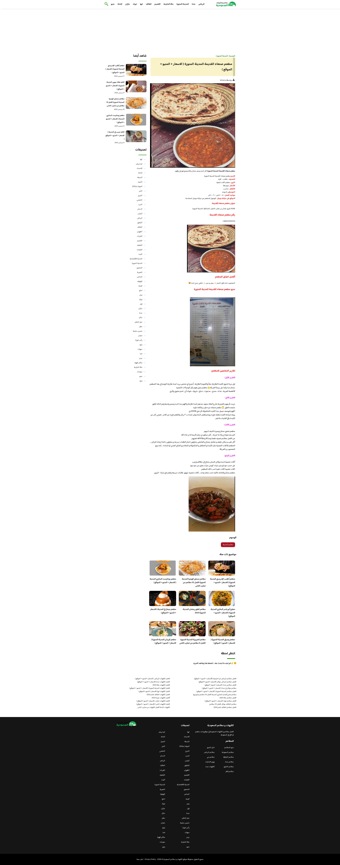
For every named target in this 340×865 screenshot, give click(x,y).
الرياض (201, 4)
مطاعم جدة (229, 762)
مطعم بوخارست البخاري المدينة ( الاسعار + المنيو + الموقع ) (163, 580)
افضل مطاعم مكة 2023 (228, 697)
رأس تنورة (138, 340)
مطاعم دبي (211, 757)
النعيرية (139, 272)
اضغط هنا (189, 198)
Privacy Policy (150, 859)
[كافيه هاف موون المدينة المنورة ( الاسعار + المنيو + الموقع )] (136, 86)
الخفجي (139, 200)
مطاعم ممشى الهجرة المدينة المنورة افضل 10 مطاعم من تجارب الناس (194, 582)
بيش (140, 295)
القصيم (157, 4)
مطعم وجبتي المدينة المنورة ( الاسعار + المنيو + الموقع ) (223, 641)
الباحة (120, 4)
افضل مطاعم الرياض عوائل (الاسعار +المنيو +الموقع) (217, 682)
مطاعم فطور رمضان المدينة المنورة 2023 (194, 611)
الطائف (148, 4)
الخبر (140, 191)
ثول (141, 304)
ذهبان (140, 335)
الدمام (140, 209)
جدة (193, 4)
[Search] (106, 4)
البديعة (139, 177)
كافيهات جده (210, 766)
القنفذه (139, 249)
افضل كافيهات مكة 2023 (161, 685)
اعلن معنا (140, 859)
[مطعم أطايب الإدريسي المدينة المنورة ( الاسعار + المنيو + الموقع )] (136, 70)
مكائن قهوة (138, 362)
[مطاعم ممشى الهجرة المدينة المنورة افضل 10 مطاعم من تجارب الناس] (136, 103)
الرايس (140, 213)
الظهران (139, 231)
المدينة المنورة (183, 4)
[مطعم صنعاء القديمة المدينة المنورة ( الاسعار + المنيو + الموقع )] (192, 125)
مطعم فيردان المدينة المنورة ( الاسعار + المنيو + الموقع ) (163, 641)
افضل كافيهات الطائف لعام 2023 (158, 694)
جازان (127, 4)
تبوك (135, 4)
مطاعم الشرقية (228, 757)
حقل (140, 326)
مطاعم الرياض (209, 752)
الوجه (140, 286)
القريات (139, 236)
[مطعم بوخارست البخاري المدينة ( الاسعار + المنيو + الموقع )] (136, 120)
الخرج (140, 195)
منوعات (139, 371)
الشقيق (139, 222)
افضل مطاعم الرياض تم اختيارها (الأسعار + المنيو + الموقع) (215, 678)
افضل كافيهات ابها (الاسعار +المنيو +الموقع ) (154, 691)
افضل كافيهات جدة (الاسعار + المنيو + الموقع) (153, 682)
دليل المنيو (211, 747)
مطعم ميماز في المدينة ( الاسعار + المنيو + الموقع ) (163, 611)
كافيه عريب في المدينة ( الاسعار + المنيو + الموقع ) (115, 136)
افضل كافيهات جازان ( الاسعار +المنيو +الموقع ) (153, 701)
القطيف (139, 245)
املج (140, 290)
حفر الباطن (138, 322)
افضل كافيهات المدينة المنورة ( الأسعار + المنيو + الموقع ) (149, 688)
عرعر (140, 358)
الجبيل (140, 182)
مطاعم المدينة (228, 544)
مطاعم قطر (230, 771)
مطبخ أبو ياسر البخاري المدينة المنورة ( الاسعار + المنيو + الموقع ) (223, 613)
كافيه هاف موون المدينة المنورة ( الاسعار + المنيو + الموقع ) (115, 86)
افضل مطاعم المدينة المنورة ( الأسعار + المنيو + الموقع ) (216, 691)
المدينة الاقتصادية (136, 258)
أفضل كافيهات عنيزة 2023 (161, 697)
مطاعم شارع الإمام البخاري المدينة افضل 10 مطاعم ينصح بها (214, 694)
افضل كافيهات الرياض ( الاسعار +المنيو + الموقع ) (152, 678)
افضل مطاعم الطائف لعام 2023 (225, 707)
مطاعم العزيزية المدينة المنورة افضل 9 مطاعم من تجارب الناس (192, 641)
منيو (112, 4)
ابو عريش (139, 164)
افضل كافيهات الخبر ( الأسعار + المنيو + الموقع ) (153, 704)
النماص (139, 277)
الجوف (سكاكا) (137, 186)
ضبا (141, 353)
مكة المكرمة (168, 4)
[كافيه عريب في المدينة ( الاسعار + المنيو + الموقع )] (136, 136)
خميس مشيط (137, 331)
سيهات (140, 349)
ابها (141, 4)
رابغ (141, 344)
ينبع (141, 381)
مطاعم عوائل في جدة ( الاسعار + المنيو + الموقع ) (219, 688)
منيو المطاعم (229, 747)
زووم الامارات (210, 762)
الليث (140, 254)
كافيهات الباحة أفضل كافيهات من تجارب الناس (153, 707)
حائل (140, 317)
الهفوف (139, 281)
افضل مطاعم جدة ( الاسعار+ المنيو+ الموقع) (220, 685)
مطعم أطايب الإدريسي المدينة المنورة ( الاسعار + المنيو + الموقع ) (222, 582)
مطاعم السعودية (228, 752)
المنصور (139, 267)
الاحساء (139, 168)
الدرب (140, 204)
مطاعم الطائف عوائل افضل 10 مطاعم (222, 704)
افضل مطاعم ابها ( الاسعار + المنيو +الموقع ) (220, 701)
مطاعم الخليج (229, 766)
